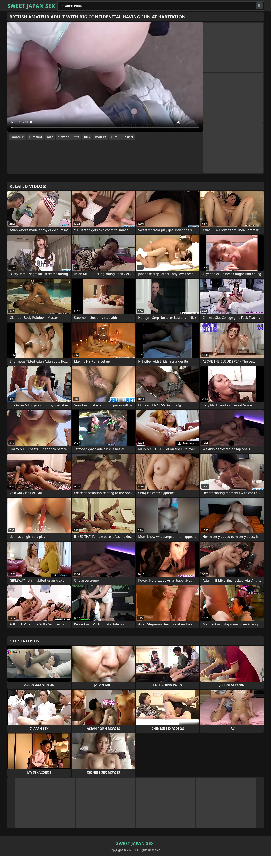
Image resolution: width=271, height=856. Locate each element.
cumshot (35, 137)
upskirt (127, 137)
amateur (17, 137)
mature (100, 137)
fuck (87, 137)
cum (114, 137)
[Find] (259, 5)
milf (50, 137)
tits (76, 137)
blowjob (64, 137)
